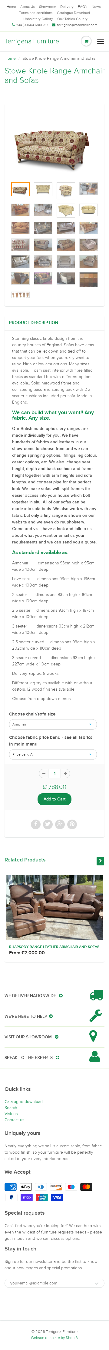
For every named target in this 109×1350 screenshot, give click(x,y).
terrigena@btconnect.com (77, 25)
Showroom (47, 7)
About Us (27, 7)
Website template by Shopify (54, 1337)
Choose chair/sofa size (32, 714)
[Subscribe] (97, 1283)
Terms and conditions (36, 13)
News (96, 7)
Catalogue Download (73, 13)
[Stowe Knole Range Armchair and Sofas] (54, 144)
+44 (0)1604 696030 (32, 25)
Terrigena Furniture (32, 41)
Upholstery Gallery (38, 19)
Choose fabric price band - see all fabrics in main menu (50, 740)
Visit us (11, 1113)
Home (11, 7)
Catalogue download (24, 1101)
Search (11, 1107)
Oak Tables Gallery (72, 19)
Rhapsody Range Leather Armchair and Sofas (54, 947)
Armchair (19, 724)
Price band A (22, 754)
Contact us (14, 1119)
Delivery (67, 7)
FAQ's (83, 7)
